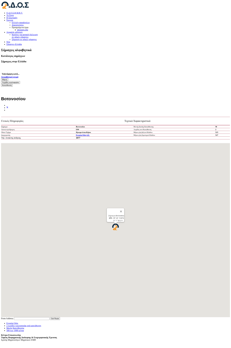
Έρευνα (9, 20)
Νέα (8, 42)
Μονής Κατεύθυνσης (15, 328)
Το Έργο (10, 15)
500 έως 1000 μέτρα (15, 330)
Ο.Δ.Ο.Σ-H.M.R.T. (14, 13)
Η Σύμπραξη (11, 18)
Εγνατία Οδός (12, 323)
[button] (115, 227)
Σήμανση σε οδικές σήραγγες (24, 39)
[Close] (121, 211)
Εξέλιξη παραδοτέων (21, 22)
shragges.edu (22, 30)
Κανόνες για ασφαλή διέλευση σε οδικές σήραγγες (25, 36)
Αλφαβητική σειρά (9, 77)
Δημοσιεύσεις (18, 25)
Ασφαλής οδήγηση (14, 32)
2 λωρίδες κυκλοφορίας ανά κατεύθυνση (23, 326)
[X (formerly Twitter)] (7, 108)
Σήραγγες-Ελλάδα (14, 44)
